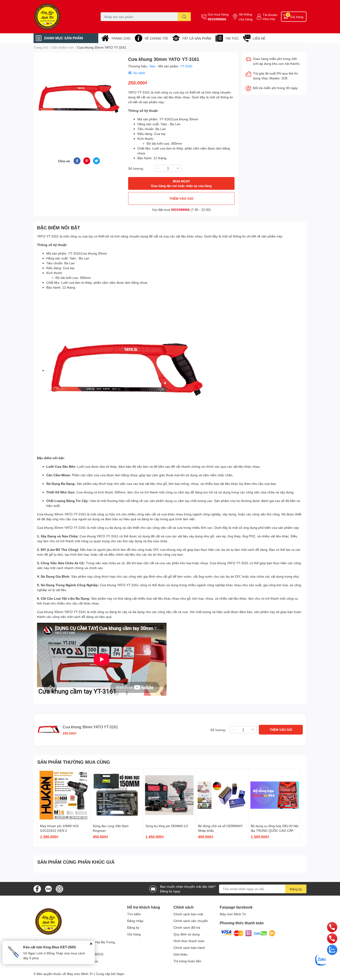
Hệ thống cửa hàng (246, 16)
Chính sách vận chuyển (190, 921)
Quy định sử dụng (186, 934)
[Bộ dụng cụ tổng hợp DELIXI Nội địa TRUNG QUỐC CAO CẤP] (274, 795)
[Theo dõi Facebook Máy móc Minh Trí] (37, 888)
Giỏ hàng (134, 934)
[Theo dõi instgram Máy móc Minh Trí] (59, 888)
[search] (184, 16)
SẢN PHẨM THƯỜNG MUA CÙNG (73, 762)
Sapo (120, 974)
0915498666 (217, 19)
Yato (152, 66)
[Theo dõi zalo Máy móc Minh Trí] (48, 888)
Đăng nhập (269, 18)
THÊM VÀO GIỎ (181, 198)
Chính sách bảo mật (188, 914)
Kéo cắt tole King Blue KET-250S (49, 947)
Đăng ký (296, 889)
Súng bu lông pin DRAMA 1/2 (166, 826)
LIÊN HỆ (259, 38)
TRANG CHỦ (120, 38)
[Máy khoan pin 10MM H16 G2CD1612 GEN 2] (64, 795)
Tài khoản (270, 15)
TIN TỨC (232, 38)
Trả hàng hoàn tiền (187, 961)
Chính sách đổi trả (186, 927)
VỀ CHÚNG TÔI (156, 38)
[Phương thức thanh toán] (248, 933)
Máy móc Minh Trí (233, 914)
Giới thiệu (180, 954)
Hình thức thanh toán (188, 941)
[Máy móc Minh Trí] (62, 16)
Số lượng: (136, 168)
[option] (79, 99)
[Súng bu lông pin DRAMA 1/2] (169, 795)
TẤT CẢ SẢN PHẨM (196, 38)
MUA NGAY (181, 183)
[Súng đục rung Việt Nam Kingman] (116, 795)
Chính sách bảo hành (189, 948)
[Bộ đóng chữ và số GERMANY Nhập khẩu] (222, 795)
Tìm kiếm (134, 914)
